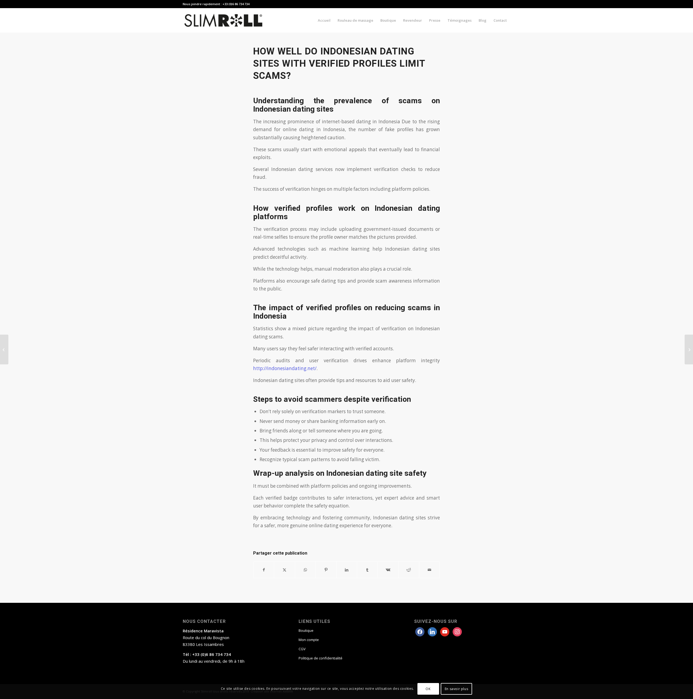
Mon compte (309, 639)
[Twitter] (432, 631)
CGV (302, 648)
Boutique (306, 630)
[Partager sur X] (284, 570)
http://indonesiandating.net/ (284, 368)
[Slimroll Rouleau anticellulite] (223, 20)
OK (428, 688)
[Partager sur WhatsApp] (305, 570)
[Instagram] (444, 631)
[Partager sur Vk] (388, 570)
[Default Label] (457, 631)
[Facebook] (419, 631)
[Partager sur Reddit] (408, 570)
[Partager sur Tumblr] (367, 570)
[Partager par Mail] (429, 570)
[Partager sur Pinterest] (326, 570)
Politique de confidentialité (320, 658)
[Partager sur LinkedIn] (346, 570)
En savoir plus (456, 688)
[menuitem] (324, 20)
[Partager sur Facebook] (263, 570)
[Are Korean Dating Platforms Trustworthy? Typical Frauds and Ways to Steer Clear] (4, 349)
